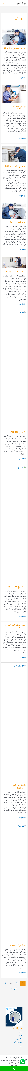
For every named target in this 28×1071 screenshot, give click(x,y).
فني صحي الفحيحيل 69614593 (15, 48)
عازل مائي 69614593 (18, 432)
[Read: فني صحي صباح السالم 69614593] (14, 94)
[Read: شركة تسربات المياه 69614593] (14, 262)
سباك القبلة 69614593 (17, 222)
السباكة (20, 1032)
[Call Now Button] (14, 1068)
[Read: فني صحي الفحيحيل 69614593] (14, 36)
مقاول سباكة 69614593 (16, 945)
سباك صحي (19, 1046)
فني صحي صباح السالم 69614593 (19, 108)
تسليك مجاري (19, 1039)
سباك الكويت (20, 3)
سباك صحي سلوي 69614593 (15, 166)
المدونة (20, 1035)
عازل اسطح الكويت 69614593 (19, 787)
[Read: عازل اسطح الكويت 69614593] (14, 723)
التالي (14, 989)
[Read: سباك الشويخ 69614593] (14, 525)
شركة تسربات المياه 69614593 (15, 272)
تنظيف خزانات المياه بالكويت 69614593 (15, 626)
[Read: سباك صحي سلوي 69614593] (14, 154)
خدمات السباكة (18, 1042)
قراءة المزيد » (22, 78)
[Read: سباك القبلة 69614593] (14, 210)
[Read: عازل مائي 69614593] (14, 370)
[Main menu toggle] (3, 3)
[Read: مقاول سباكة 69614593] (14, 883)
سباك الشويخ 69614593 (17, 587)
